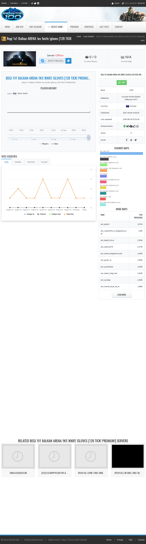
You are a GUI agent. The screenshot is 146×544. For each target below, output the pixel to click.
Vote (143, 41)
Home (7, 26)
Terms (108, 539)
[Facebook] (32, 3)
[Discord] (38, 3)
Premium (74, 26)
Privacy (120, 539)
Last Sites (104, 26)
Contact (119, 26)
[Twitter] (35, 3)
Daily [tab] (6, 162)
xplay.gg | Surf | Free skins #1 (91, 473)
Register (141, 3)
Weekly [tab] (18, 162)
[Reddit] (131, 140)
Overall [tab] (44, 162)
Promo (4, 3)
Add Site (20, 26)
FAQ (130, 539)
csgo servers (88, 37)
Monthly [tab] (31, 162)
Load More (121, 294)
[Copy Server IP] (68, 61)
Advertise (89, 26)
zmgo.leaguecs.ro (18, 473)
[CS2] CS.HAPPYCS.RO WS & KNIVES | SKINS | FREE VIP (54, 473)
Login (116, 3)
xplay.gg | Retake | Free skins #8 (127, 473)
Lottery (24, 3)
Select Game (57, 26)
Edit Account (35, 26)
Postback (14, 3)
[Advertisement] (121, 345)
